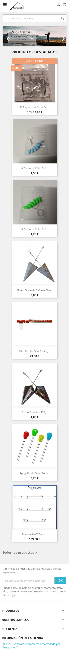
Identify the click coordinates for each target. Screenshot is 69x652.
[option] (34, 36)
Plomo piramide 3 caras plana (34, 290)
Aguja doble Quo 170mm (34, 473)
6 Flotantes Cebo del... (34, 168)
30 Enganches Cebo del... (34, 107)
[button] (7, 36)
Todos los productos (20, 553)
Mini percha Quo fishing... (34, 351)
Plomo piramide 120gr (34, 412)
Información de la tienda (22, 638)
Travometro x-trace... (34, 534)
